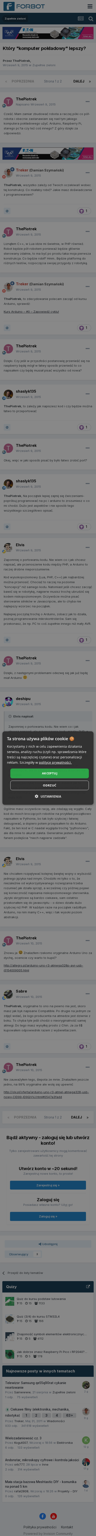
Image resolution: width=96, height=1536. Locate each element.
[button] (48, 796)
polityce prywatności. (55, 762)
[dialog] (47, 768)
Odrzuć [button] (49, 785)
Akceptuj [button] (49, 773)
